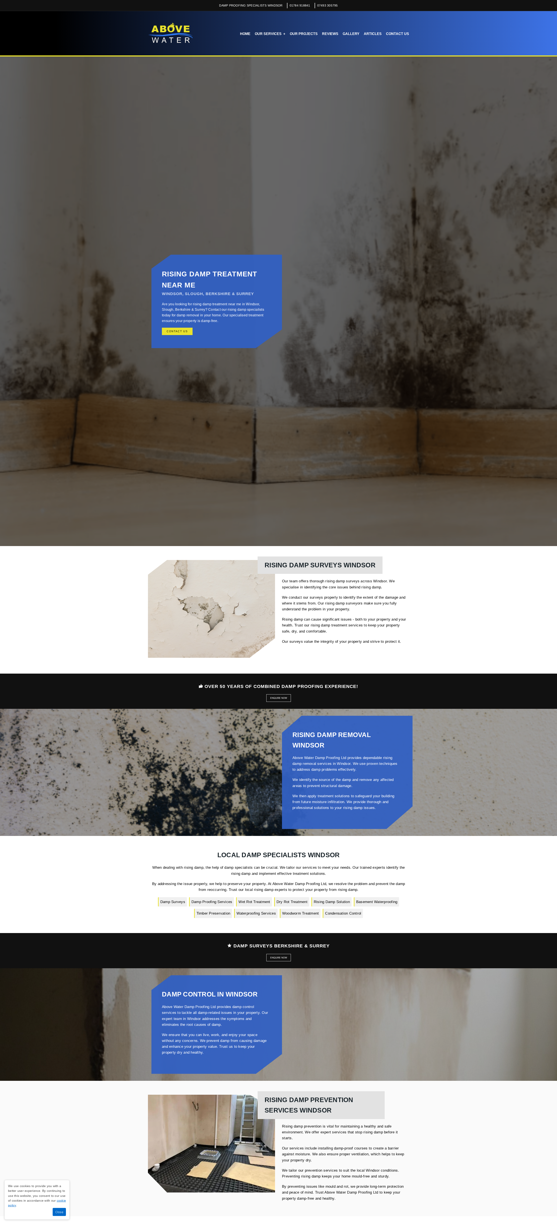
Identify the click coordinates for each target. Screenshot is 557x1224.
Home (245, 34)
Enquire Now (278, 697)
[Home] (170, 33)
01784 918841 (300, 5)
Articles (373, 34)
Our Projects (304, 34)
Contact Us (397, 34)
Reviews (330, 34)
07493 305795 (327, 5)
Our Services (268, 34)
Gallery (351, 34)
